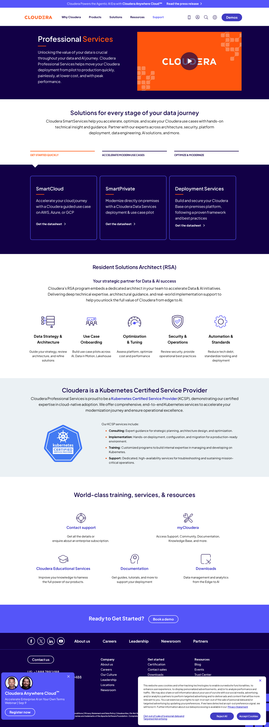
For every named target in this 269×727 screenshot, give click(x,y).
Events (199, 669)
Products (95, 17)
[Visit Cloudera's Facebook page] (31, 641)
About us (82, 641)
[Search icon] (206, 17)
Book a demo (163, 619)
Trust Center (203, 674)
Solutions (115, 17)
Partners (200, 641)
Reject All (222, 716)
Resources (137, 17)
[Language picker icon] (214, 18)
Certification (156, 664)
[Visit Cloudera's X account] (41, 641)
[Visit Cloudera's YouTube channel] (61, 641)
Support (158, 17)
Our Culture (109, 674)
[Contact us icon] (189, 17)
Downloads (155, 674)
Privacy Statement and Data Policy (100, 713)
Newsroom (171, 641)
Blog (198, 664)
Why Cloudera (71, 17)
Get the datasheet (49, 224)
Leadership (139, 641)
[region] (202, 700)
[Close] (260, 680)
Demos (232, 17)
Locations (107, 685)
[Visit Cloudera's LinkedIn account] (51, 641)
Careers (109, 641)
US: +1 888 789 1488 (43, 672)
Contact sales (157, 669)
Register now (20, 712)
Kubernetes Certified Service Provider (144, 398)
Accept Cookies (248, 716)
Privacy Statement (238, 706)
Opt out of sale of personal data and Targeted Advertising (163, 717)
